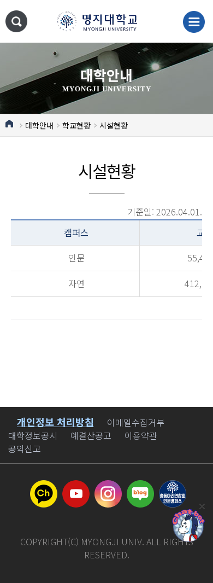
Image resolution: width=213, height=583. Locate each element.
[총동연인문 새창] (172, 486)
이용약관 (141, 435)
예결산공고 (90, 435)
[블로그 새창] (140, 486)
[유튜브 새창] (76, 486)
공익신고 (24, 448)
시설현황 (113, 125)
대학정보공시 (32, 435)
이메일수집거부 (135, 422)
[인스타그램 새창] (108, 486)
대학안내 (39, 125)
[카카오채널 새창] (43, 486)
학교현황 (76, 125)
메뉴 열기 (194, 22)
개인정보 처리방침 (55, 422)
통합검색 (16, 21)
